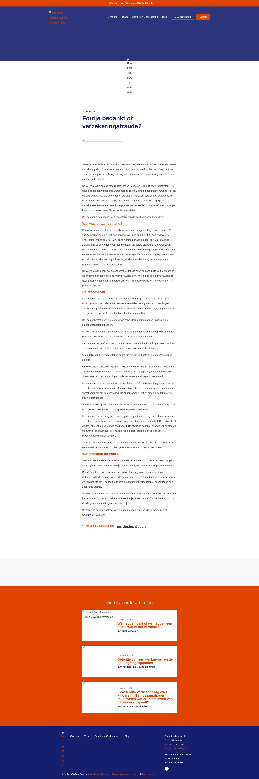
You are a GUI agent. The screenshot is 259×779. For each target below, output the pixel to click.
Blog (164, 17)
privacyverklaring (110, 774)
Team (125, 17)
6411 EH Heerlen (174, 740)
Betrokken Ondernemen (145, 17)
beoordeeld (158, 217)
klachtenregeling (148, 774)
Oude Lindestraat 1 (175, 736)
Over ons (112, 17)
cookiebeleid (96, 774)
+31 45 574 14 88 (174, 744)
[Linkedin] (167, 769)
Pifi (98, 285)
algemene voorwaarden (130, 774)
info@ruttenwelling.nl (176, 748)
